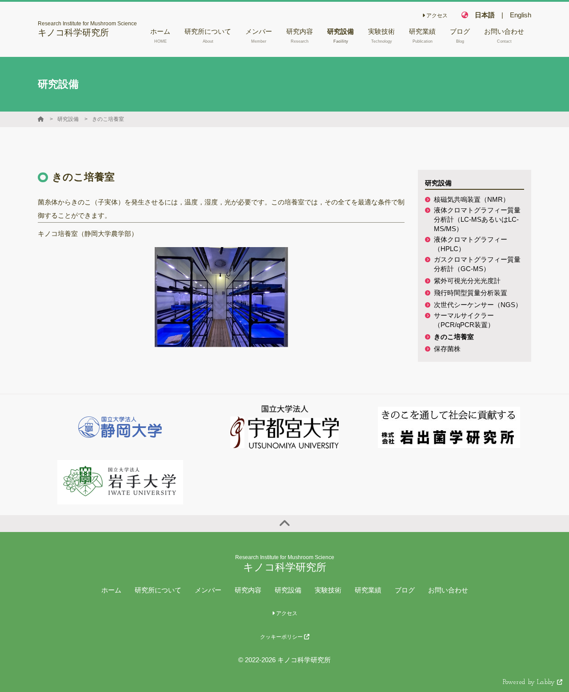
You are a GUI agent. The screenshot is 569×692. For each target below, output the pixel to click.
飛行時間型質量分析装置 (470, 292)
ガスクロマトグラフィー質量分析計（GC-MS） (477, 264)
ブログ (405, 590)
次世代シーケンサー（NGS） (478, 304)
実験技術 (328, 590)
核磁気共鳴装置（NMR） (471, 199)
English (520, 15)
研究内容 (248, 590)
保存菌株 (447, 348)
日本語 (485, 15)
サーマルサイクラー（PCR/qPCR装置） (464, 320)
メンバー (208, 590)
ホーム (111, 590)
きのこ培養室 (108, 119)
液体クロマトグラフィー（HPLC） (470, 244)
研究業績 (368, 590)
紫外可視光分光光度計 (467, 280)
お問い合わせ (448, 590)
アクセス (436, 15)
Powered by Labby (530, 682)
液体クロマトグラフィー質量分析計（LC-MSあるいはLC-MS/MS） (477, 219)
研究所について (158, 590)
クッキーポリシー (282, 637)
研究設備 (68, 119)
